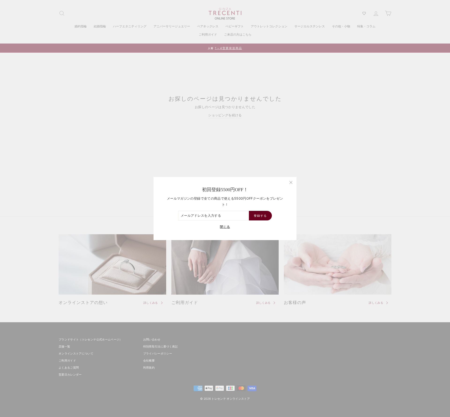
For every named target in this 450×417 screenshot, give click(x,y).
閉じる (225, 227)
